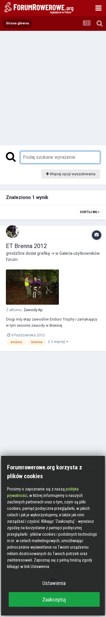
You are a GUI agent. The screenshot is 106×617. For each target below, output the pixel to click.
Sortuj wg (89, 212)
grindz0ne (15, 253)
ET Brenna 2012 (26, 246)
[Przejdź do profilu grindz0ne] (12, 231)
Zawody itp (33, 310)
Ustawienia (54, 583)
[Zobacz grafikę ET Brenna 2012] (32, 287)
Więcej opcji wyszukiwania (72, 174)
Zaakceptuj (54, 599)
